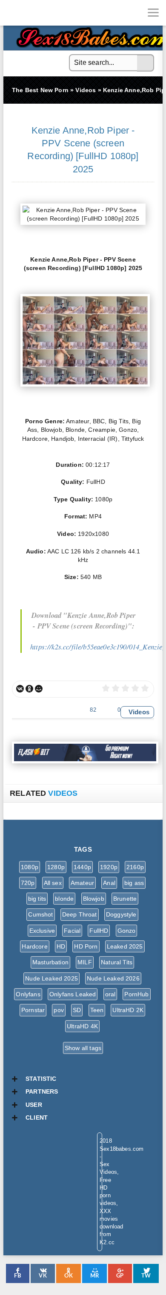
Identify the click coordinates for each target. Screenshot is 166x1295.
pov (59, 1010)
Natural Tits (116, 962)
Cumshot (40, 914)
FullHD (98, 930)
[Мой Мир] (39, 689)
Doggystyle (121, 914)
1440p (82, 867)
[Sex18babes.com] (13, 13)
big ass (134, 882)
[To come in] (38, 13)
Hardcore (34, 946)
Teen (97, 1010)
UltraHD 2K (127, 1010)
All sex (53, 882)
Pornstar (33, 1010)
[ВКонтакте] (20, 689)
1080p (29, 867)
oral (110, 994)
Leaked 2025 (125, 946)
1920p (108, 867)
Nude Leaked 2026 (113, 978)
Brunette (125, 898)
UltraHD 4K (82, 1026)
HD (61, 946)
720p (28, 882)
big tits (37, 898)
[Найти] (145, 63)
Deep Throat (79, 914)
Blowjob (93, 898)
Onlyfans (28, 994)
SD (77, 1010)
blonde (64, 898)
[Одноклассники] (29, 689)
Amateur (82, 882)
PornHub (136, 994)
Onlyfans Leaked (72, 994)
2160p (135, 867)
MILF (84, 962)
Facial (72, 930)
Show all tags (83, 1048)
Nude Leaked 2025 (51, 978)
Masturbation (50, 962)
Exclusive (42, 930)
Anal (109, 882)
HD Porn (85, 946)
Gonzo (126, 930)
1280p (56, 867)
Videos (139, 712)
